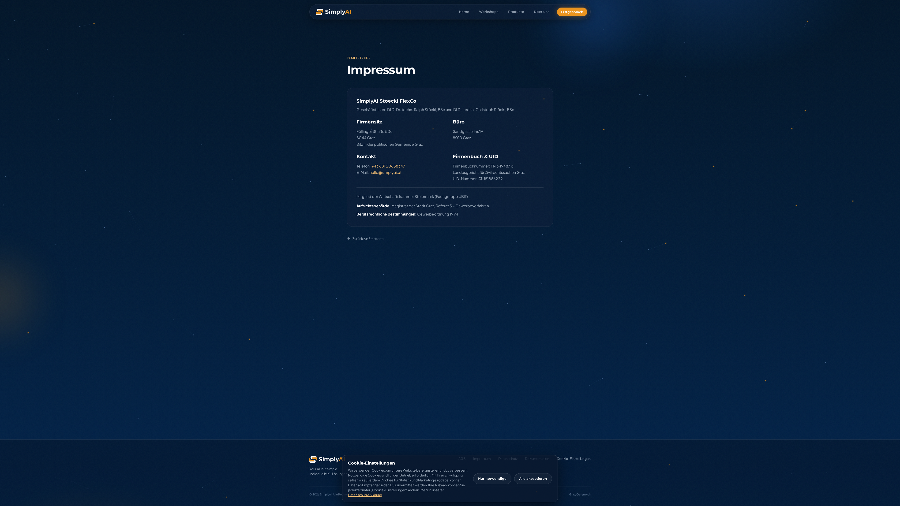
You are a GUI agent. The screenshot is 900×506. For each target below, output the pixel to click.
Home (464, 12)
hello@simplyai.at (385, 172)
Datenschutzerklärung (365, 495)
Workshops (488, 12)
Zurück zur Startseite (368, 238)
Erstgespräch (572, 12)
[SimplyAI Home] (333, 12)
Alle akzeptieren (533, 478)
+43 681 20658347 (388, 166)
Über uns (541, 12)
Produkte (516, 12)
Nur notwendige (492, 478)
